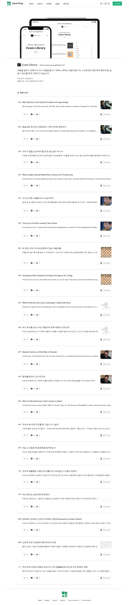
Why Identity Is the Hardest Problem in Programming (45, 102)
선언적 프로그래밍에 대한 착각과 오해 (39, 542)
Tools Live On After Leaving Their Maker (39, 223)
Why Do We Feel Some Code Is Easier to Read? (42, 401)
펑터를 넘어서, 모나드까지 (33, 376)
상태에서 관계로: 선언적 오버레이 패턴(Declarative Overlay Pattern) (52, 519)
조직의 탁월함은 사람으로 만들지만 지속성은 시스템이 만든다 (49, 471)
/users (31, 4)
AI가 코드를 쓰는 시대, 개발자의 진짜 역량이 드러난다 (46, 327)
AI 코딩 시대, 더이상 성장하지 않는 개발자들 (41, 248)
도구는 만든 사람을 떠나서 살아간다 (38, 198)
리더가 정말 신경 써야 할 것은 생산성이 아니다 (42, 151)
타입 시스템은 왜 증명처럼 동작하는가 (39, 447)
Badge (47, 600)
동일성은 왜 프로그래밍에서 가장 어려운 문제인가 (44, 126)
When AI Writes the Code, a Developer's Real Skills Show (46, 302)
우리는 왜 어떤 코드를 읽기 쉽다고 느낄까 (40, 424)
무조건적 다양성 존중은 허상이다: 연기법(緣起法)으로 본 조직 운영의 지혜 (54, 567)
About (40, 600)
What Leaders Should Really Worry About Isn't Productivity (47, 174)
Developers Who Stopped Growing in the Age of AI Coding (47, 275)
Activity (62, 600)
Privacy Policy (86, 600)
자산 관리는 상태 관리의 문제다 (36, 494)
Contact (54, 600)
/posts (40, 4)
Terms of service (73, 600)
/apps (57, 4)
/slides (49, 4)
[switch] (105, 4)
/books (66, 4)
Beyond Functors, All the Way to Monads (39, 352)
